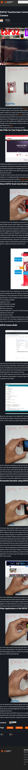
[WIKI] (10, 5)
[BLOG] (12, 5)
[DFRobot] (7, 3)
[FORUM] (8, 5)
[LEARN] (14, 5)
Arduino (10, 727)
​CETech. (25, 108)
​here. (11, 125)
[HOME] (2, 5)
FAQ (25, 764)
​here (20, 114)
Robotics (19, 727)
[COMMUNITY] (5, 5)
